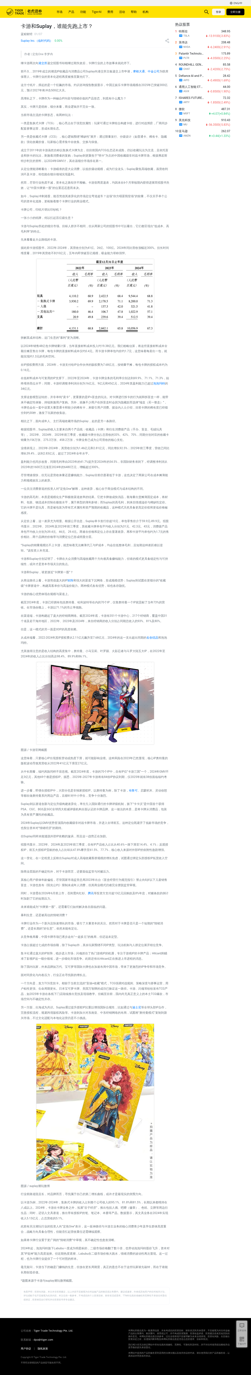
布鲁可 (133, 790)
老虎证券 (27, 12)
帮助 (134, 12)
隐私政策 (43, 1348)
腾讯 (91, 893)
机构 (145, 12)
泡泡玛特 (159, 383)
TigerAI (96, 12)
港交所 (42, 63)
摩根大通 (139, 71)
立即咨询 (241, 1330)
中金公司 (153, 71)
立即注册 (235, 12)
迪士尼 (136, 1007)
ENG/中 (238, 3)
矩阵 (70, 580)
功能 (83, 12)
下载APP (242, 1343)
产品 (71, 12)
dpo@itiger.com (43, 1339)
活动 (122, 12)
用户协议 (26, 1348)
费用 (110, 12)
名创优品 (152, 637)
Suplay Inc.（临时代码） (37, 40)
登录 (218, 12)
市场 (59, 12)
